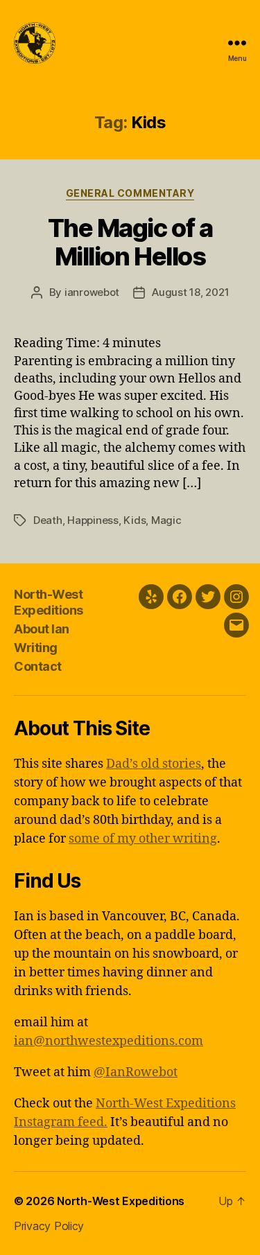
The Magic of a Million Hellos (130, 242)
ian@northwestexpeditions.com (108, 1041)
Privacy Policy (49, 1226)
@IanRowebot (135, 1072)
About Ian (41, 629)
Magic (166, 520)
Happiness (93, 520)
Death (47, 520)
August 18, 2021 (190, 292)
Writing (36, 647)
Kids (134, 520)
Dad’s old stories (153, 764)
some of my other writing (143, 839)
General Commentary (130, 193)
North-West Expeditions (48, 602)
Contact (38, 666)
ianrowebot (91, 292)
